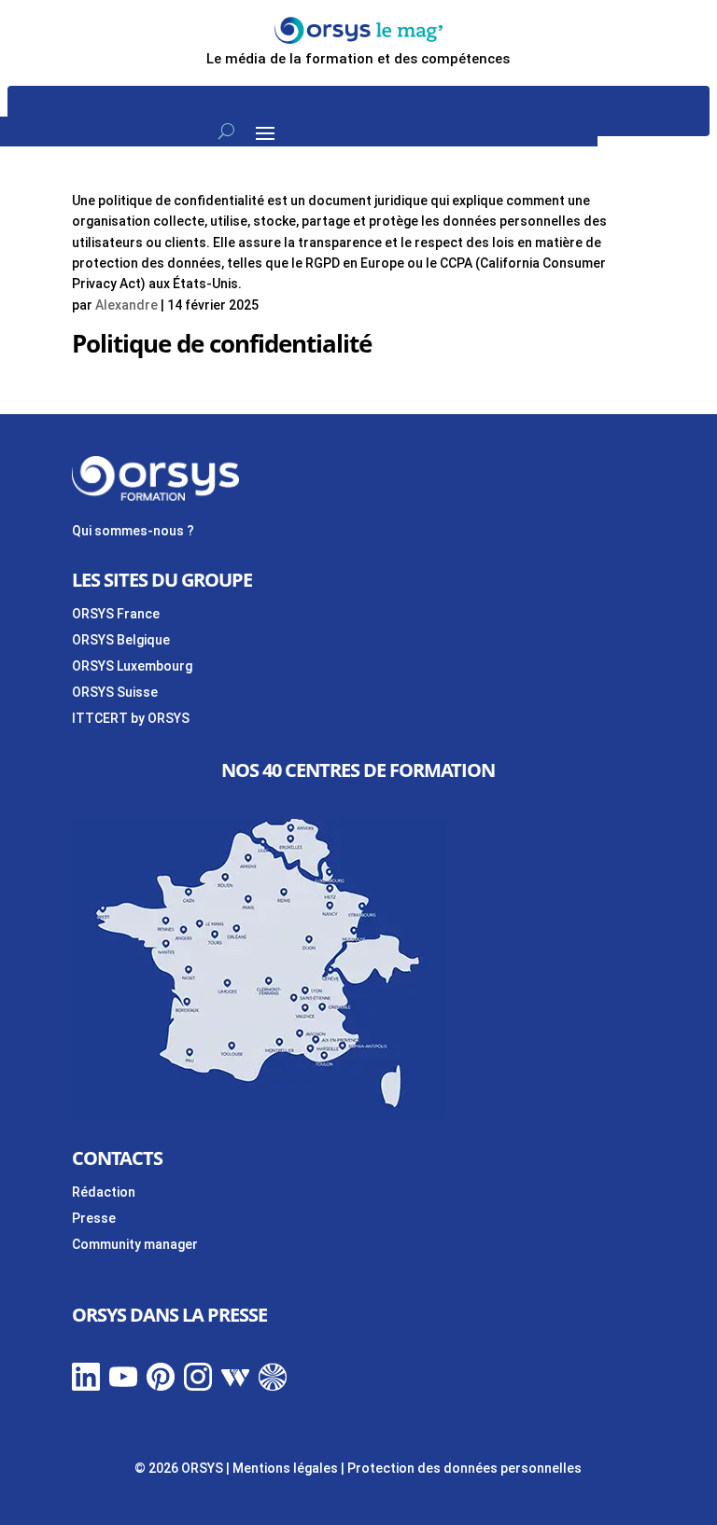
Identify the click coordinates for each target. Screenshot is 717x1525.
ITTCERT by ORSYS (131, 718)
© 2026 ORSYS (180, 1468)
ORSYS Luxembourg (132, 666)
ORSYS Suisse (115, 692)
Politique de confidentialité (222, 343)
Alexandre (126, 305)
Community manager (135, 1244)
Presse (94, 1218)
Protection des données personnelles (464, 1468)
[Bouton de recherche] (226, 131)
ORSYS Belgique (121, 639)
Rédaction (103, 1192)
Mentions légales (285, 1468)
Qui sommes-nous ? (133, 530)
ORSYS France (116, 613)
